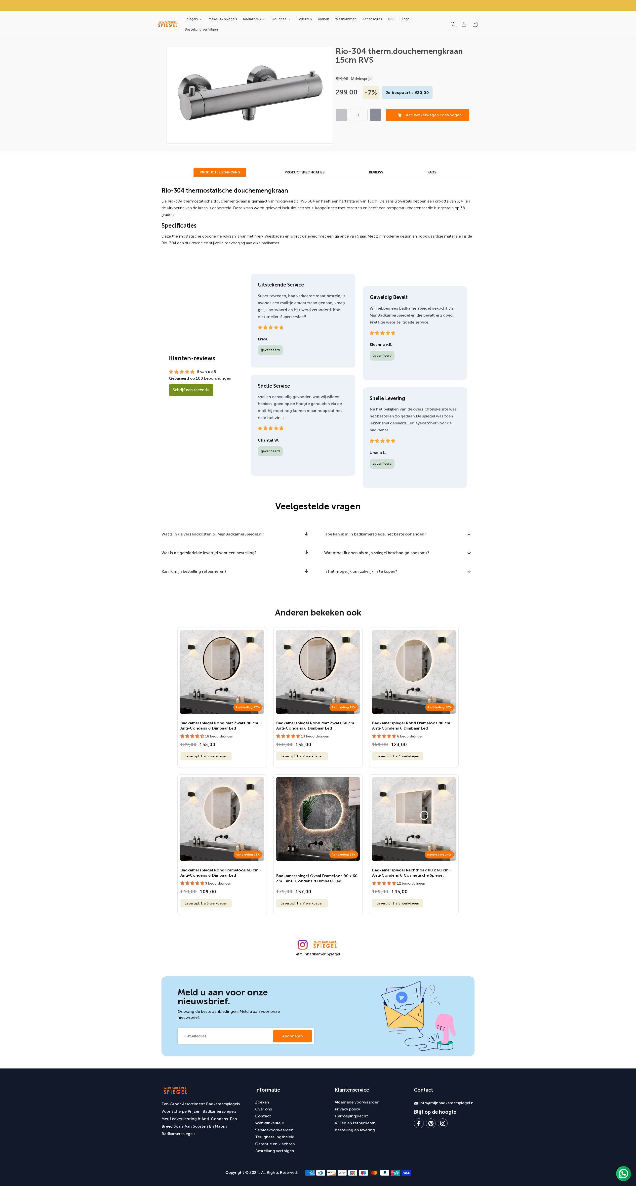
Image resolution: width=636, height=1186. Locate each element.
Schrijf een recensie (191, 389)
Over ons (263, 1109)
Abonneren (292, 1036)
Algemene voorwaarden (357, 1102)
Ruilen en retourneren (355, 1123)
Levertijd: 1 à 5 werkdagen (206, 903)
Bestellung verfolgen (274, 1150)
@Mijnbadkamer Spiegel (318, 954)
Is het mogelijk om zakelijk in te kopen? (360, 571)
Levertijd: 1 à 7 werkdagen (301, 756)
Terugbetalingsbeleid (274, 1137)
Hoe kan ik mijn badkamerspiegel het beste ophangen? (375, 534)
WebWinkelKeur (269, 1123)
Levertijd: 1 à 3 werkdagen (206, 756)
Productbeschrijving (220, 172)
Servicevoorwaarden (274, 1130)
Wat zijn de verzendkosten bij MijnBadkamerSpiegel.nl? (212, 534)
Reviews (376, 172)
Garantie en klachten (275, 1144)
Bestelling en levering (355, 1130)
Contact (263, 1116)
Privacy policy (347, 1109)
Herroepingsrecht (351, 1116)
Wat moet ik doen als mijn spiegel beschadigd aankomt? (376, 552)
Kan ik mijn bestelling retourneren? (194, 571)
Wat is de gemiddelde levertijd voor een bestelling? (209, 552)
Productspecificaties (304, 172)
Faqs (432, 172)
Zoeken (262, 1102)
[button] (453, 24)
